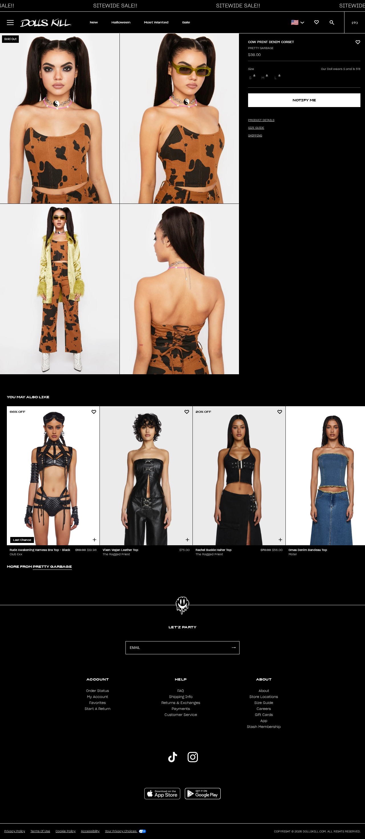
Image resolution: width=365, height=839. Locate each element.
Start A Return (97, 709)
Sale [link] (186, 22)
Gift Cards (264, 715)
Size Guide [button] (256, 127)
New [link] (94, 22)
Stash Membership (264, 727)
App (263, 721)
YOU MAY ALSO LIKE (28, 397)
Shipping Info (180, 697)
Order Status (97, 691)
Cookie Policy (66, 831)
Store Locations (264, 697)
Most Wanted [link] (156, 22)
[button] (114, 6)
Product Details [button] (261, 120)
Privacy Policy (14, 831)
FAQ (180, 691)
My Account (97, 697)
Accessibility (90, 831)
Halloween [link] (120, 22)
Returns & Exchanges (180, 703)
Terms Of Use (40, 831)
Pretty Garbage (260, 48)
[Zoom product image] (59, 118)
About (264, 691)
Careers (264, 709)
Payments (181, 709)
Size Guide (263, 703)
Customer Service (181, 715)
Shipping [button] (255, 135)
